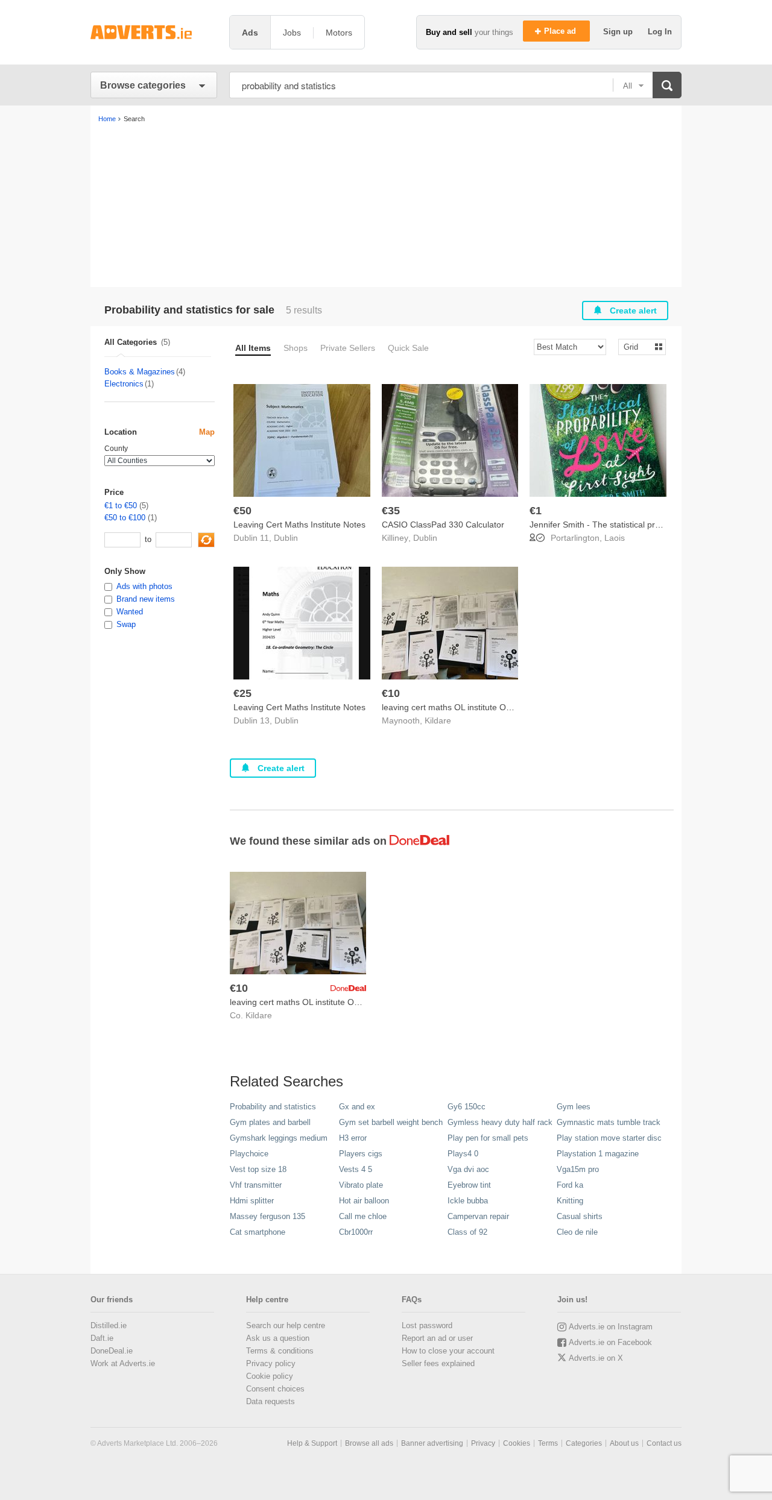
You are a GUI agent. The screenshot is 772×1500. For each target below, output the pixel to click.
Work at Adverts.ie (122, 1363)
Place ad (561, 31)
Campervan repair (478, 1216)
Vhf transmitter (256, 1185)
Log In (660, 31)
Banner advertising (432, 1443)
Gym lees (573, 1106)
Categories (584, 1443)
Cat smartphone (257, 1232)
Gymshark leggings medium (278, 1137)
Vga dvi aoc (468, 1169)
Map (207, 432)
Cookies (516, 1443)
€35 (391, 511)
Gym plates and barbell (270, 1122)
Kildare (438, 720)
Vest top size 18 (258, 1169)
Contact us (664, 1443)
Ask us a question (277, 1338)
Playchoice (249, 1153)
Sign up (619, 31)
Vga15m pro (578, 1169)
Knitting (570, 1200)
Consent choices (275, 1388)
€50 (242, 511)
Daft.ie (101, 1338)
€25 (242, 693)
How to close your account (448, 1350)
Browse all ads (369, 1443)
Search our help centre (285, 1325)
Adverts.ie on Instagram (611, 1326)
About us (624, 1443)
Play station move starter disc (609, 1137)
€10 (391, 693)
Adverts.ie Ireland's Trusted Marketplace (153, 32)
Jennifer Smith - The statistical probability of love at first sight (645, 524)
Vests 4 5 (355, 1169)
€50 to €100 (124, 517)
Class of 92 (467, 1232)
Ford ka (570, 1185)
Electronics (124, 383)
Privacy (483, 1443)
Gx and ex (357, 1106)
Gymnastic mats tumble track (608, 1122)
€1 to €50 (120, 505)
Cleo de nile (577, 1232)
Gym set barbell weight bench (391, 1122)
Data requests (270, 1401)
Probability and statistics (273, 1106)
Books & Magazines (139, 371)
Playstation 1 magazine (598, 1153)
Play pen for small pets (488, 1137)
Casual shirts (580, 1216)
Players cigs (360, 1153)
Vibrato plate (361, 1185)
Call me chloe (363, 1216)
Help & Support (312, 1443)
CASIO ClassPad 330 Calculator (443, 524)
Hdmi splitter (252, 1200)
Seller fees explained (438, 1363)
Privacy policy (271, 1363)
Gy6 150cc (467, 1106)
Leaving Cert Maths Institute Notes (299, 524)
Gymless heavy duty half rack (500, 1122)
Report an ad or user (437, 1338)
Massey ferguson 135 (267, 1216)
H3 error (353, 1137)
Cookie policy (269, 1376)
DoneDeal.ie (111, 1350)
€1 (536, 511)
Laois (614, 538)
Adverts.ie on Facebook (610, 1342)
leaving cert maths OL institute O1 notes (458, 707)
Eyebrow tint (469, 1185)
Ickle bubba (468, 1200)
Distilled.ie (108, 1325)
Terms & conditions (280, 1350)
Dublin (286, 538)
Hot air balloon (364, 1200)
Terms (548, 1443)
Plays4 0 (463, 1153)
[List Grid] (637, 346)
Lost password (427, 1325)
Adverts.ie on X (596, 1358)
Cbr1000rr (356, 1232)
